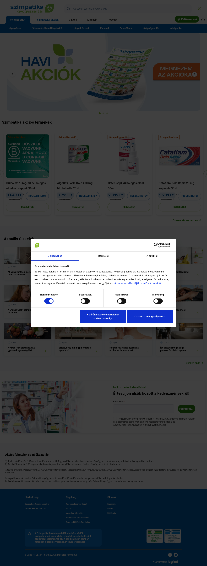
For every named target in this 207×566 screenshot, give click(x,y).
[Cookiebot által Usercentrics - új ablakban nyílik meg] (158, 245)
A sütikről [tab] (152, 255)
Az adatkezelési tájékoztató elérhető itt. (138, 283)
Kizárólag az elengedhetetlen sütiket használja (103, 316)
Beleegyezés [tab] (55, 255)
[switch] (85, 301)
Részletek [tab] (103, 255)
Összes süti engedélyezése (150, 316)
